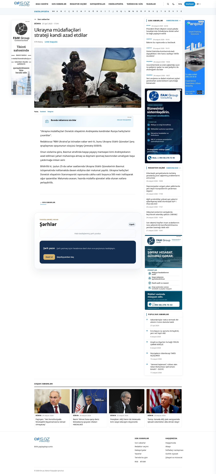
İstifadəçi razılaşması (174, 450)
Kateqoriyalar (97, 4)
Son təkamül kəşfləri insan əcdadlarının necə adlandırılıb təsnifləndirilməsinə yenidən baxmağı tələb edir (162, 225)
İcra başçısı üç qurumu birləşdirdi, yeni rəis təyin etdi (164, 332)
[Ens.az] (22, 4)
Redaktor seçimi (78, 4)
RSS (136, 461)
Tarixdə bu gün (135, 4)
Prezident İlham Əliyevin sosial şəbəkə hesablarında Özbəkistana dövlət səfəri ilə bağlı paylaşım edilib (162, 31)
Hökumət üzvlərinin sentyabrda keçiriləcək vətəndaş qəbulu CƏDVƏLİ (161, 213)
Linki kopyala (51, 41)
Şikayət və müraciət (174, 457)
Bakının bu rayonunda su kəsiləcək (160, 42)
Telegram (50, 111)
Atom (143, 461)
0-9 (53, 11)
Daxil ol (49, 257)
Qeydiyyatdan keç (65, 257)
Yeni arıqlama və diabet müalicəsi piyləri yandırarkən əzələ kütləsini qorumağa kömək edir (163, 80)
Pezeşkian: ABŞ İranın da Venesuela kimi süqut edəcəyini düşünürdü (125, 420)
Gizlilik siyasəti (172, 453)
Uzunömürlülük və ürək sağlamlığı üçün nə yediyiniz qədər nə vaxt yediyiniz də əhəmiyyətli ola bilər (163, 67)
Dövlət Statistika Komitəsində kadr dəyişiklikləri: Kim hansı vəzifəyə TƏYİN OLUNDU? (162, 53)
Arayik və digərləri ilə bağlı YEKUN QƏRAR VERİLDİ (164, 343)
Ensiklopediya (116, 4)
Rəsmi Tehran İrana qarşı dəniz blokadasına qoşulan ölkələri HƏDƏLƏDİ (86, 422)
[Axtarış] (168, 3)
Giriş (180, 4)
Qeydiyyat (190, 4)
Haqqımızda (171, 443)
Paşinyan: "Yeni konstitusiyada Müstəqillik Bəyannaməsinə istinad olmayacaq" (50, 422)
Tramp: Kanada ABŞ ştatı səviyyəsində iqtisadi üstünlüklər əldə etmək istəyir (164, 420)
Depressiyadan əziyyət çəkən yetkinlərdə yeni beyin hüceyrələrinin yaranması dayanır (163, 188)
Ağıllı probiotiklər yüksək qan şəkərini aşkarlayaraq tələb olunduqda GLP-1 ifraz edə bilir (162, 201)
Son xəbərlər (59, 4)
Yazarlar (151, 4)
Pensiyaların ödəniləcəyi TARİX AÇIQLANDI (163, 354)
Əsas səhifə (42, 4)
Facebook (43, 111)
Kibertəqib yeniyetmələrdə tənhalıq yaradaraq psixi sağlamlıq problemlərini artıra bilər (163, 175)
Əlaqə (168, 446)
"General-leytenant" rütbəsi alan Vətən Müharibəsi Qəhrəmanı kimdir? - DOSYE (163, 366)
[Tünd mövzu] (173, 3)
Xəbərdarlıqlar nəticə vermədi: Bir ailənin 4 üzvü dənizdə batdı (164, 320)
